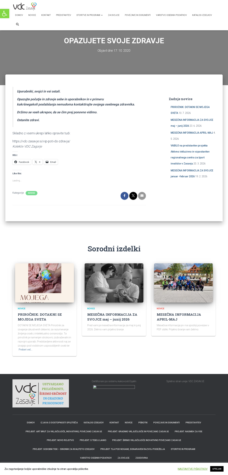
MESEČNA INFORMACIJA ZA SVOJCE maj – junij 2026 (112, 316)
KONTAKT (46, 15)
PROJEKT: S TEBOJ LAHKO (93, 440)
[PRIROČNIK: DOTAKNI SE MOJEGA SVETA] (44, 282)
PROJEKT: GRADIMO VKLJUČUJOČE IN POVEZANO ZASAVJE (138, 431)
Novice (31, 193)
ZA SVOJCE (114, 15)
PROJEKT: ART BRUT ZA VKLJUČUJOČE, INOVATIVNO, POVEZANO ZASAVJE (64, 431)
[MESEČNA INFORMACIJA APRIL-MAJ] (183, 282)
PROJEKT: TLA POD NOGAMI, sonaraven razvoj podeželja (132, 449)
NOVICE (32, 15)
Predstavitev (193, 422)
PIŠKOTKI (142, 422)
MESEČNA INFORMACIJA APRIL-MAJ (192, 132)
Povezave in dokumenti (138, 15)
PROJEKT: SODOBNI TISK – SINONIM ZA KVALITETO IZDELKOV (64, 449)
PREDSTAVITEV (63, 15)
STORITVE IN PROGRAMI (88, 15)
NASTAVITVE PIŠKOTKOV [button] (193, 469)
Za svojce (123, 458)
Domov (19, 15)
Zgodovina (141, 458)
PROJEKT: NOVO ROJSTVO (60, 440)
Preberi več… (25, 349)
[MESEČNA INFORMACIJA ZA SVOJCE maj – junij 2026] (114, 282)
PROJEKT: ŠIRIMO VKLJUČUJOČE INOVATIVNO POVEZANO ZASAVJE (146, 440)
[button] (4, 13)
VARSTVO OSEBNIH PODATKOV (171, 15)
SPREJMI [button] (216, 469)
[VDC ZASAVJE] (24, 6)
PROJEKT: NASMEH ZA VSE (188, 431)
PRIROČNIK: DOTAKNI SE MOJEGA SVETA (40, 316)
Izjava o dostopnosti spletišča (59, 422)
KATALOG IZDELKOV (202, 15)
